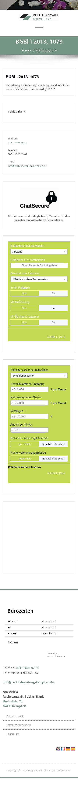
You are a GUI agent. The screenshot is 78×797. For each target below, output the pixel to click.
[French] (63, 749)
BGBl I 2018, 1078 (46, 50)
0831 (11, 142)
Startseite (27, 50)
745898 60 (20, 142)
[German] (68, 749)
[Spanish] (73, 749)
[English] (58, 749)
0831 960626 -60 (27, 668)
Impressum (13, 734)
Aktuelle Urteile (15, 716)
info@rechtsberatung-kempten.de (27, 166)
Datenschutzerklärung (19, 725)
